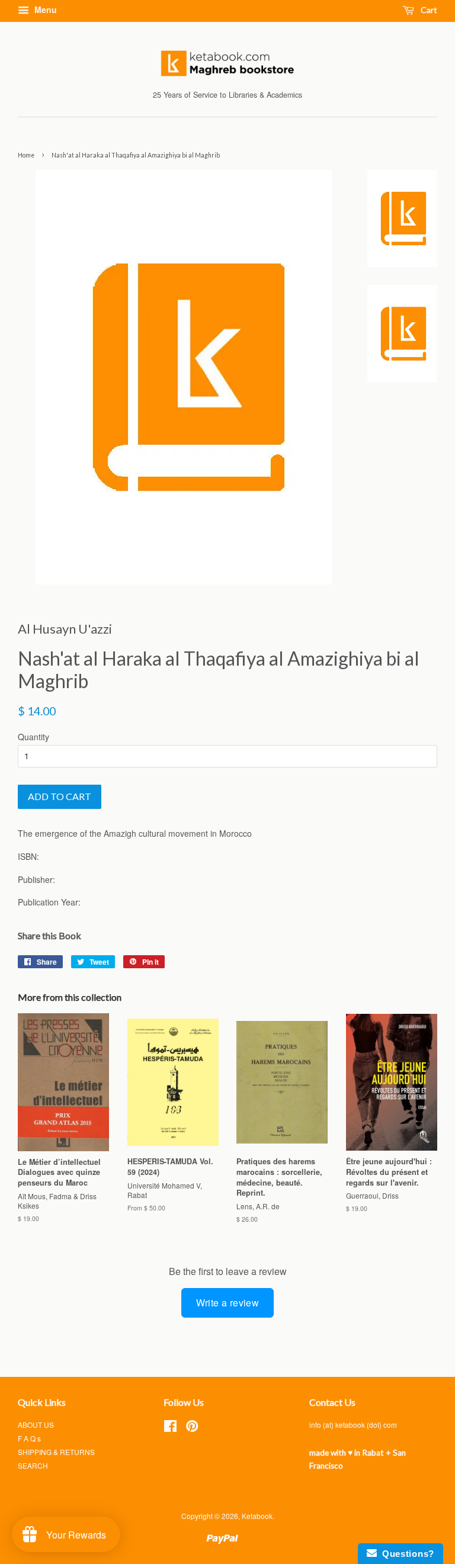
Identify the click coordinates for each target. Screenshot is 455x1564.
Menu (44, 9)
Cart (428, 10)
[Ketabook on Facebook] (170, 1428)
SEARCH (33, 1465)
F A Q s (29, 1438)
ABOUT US (36, 1425)
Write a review (227, 1302)
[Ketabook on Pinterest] (191, 1428)
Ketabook (257, 1516)
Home (26, 155)
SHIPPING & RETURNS (56, 1452)
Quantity (33, 737)
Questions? (405, 1554)
